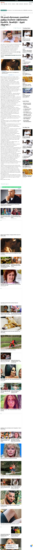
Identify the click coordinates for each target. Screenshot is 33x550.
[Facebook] (15, 0)
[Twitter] (16, 0)
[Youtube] (17, 0)
